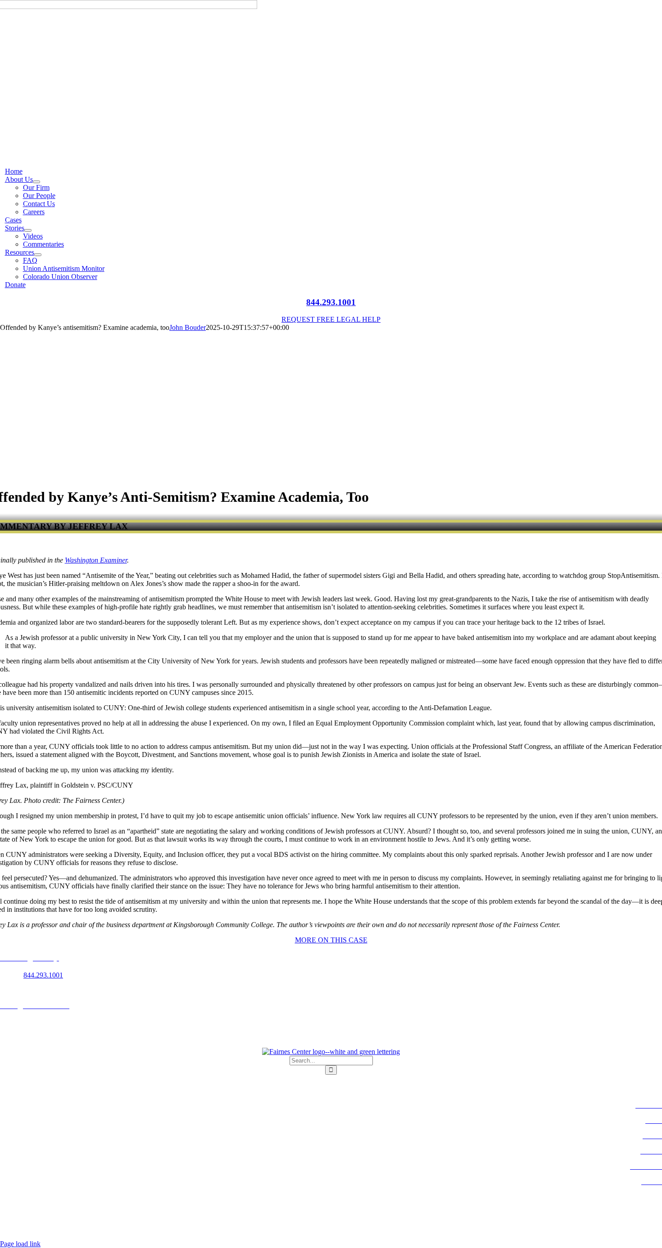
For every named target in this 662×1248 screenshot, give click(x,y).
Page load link (20, 1244)
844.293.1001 (331, 302)
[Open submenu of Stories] (28, 230)
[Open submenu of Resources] (37, 254)
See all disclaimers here (357, 1228)
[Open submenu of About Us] (36, 181)
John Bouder (187, 327)
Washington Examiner (96, 560)
